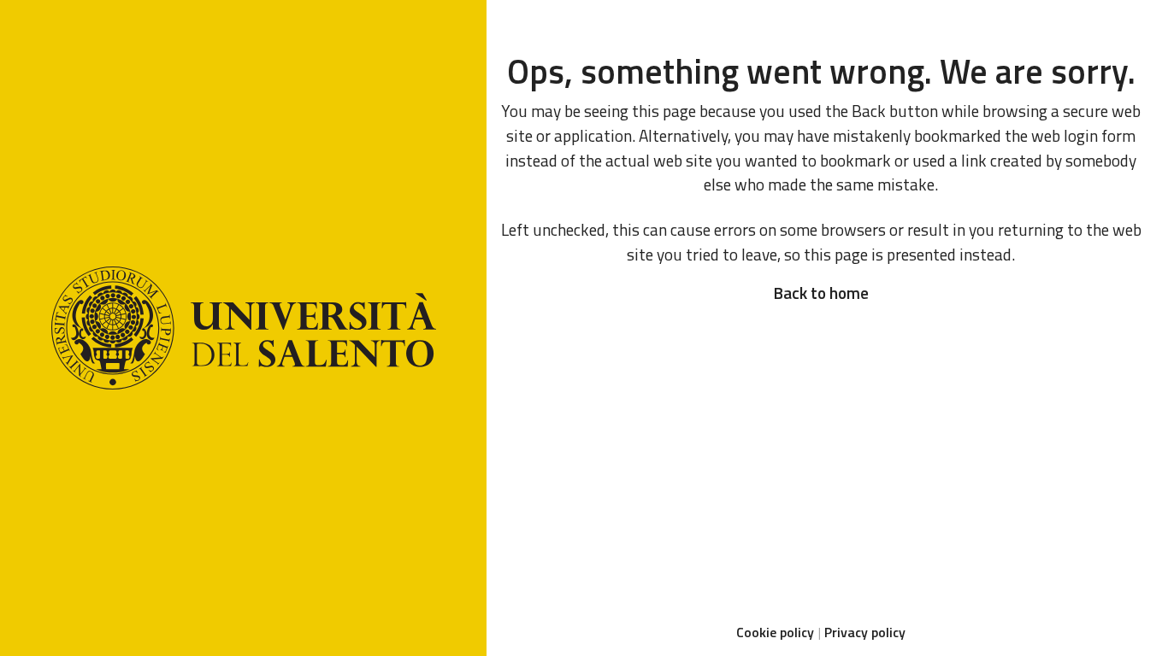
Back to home (821, 292)
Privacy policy (864, 632)
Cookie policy (775, 632)
